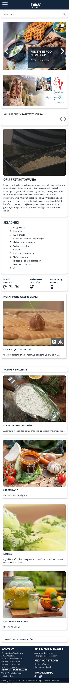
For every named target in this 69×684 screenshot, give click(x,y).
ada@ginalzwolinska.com (45, 655)
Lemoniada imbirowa (15, 621)
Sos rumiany (10, 489)
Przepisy (14, 114)
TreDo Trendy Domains (11, 673)
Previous (6, 51)
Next (62, 51)
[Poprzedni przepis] (61, 120)
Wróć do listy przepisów (19, 639)
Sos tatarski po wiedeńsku (18, 425)
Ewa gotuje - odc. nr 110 (16, 349)
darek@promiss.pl (42, 667)
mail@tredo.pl (7, 676)
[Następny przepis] (66, 120)
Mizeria (7, 554)
